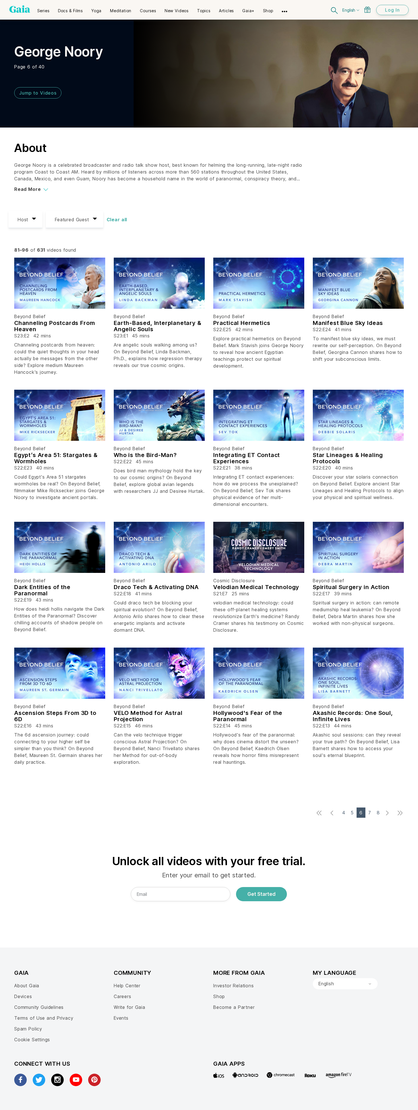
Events (121, 1018)
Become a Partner (233, 1007)
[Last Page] (401, 813)
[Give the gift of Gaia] (367, 10)
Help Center (127, 985)
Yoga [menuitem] (96, 10)
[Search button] (334, 10)
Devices (23, 996)
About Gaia (26, 985)
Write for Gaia (129, 1007)
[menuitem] (43, 9)
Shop (219, 996)
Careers (122, 996)
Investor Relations (233, 985)
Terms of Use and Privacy (43, 1018)
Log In (392, 10)
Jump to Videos (38, 93)
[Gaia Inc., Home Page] (19, 9)
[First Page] (320, 813)
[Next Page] (388, 813)
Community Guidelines (39, 1007)
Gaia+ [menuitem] (248, 10)
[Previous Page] (333, 813)
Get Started (261, 894)
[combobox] (345, 984)
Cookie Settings (32, 1039)
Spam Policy (28, 1029)
